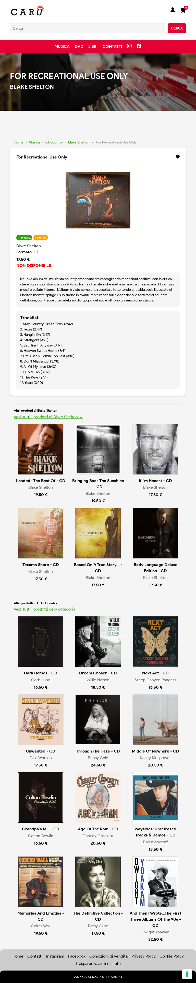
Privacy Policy (143, 956)
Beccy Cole (98, 757)
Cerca (177, 28)
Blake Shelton (79, 142)
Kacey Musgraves (155, 757)
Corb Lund (40, 679)
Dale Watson (41, 757)
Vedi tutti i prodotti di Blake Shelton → (48, 416)
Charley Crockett (98, 835)
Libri (92, 46)
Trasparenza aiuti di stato (98, 963)
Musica (62, 46)
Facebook (76, 956)
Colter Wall (40, 925)
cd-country (54, 142)
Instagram (55, 956)
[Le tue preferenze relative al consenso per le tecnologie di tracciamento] (187, 974)
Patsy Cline (98, 925)
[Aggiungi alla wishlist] (178, 157)
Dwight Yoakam (155, 932)
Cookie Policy (172, 956)
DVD (79, 46)
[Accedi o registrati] (172, 10)
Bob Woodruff (155, 842)
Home (18, 142)
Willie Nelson (98, 679)
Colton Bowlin (40, 835)
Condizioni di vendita (108, 956)
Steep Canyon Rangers (155, 679)
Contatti (112, 46)
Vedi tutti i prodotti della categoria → (47, 609)
